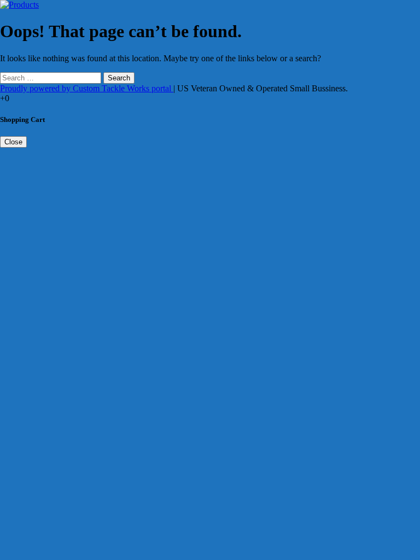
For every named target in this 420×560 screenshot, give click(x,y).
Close (13, 142)
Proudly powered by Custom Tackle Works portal (86, 88)
